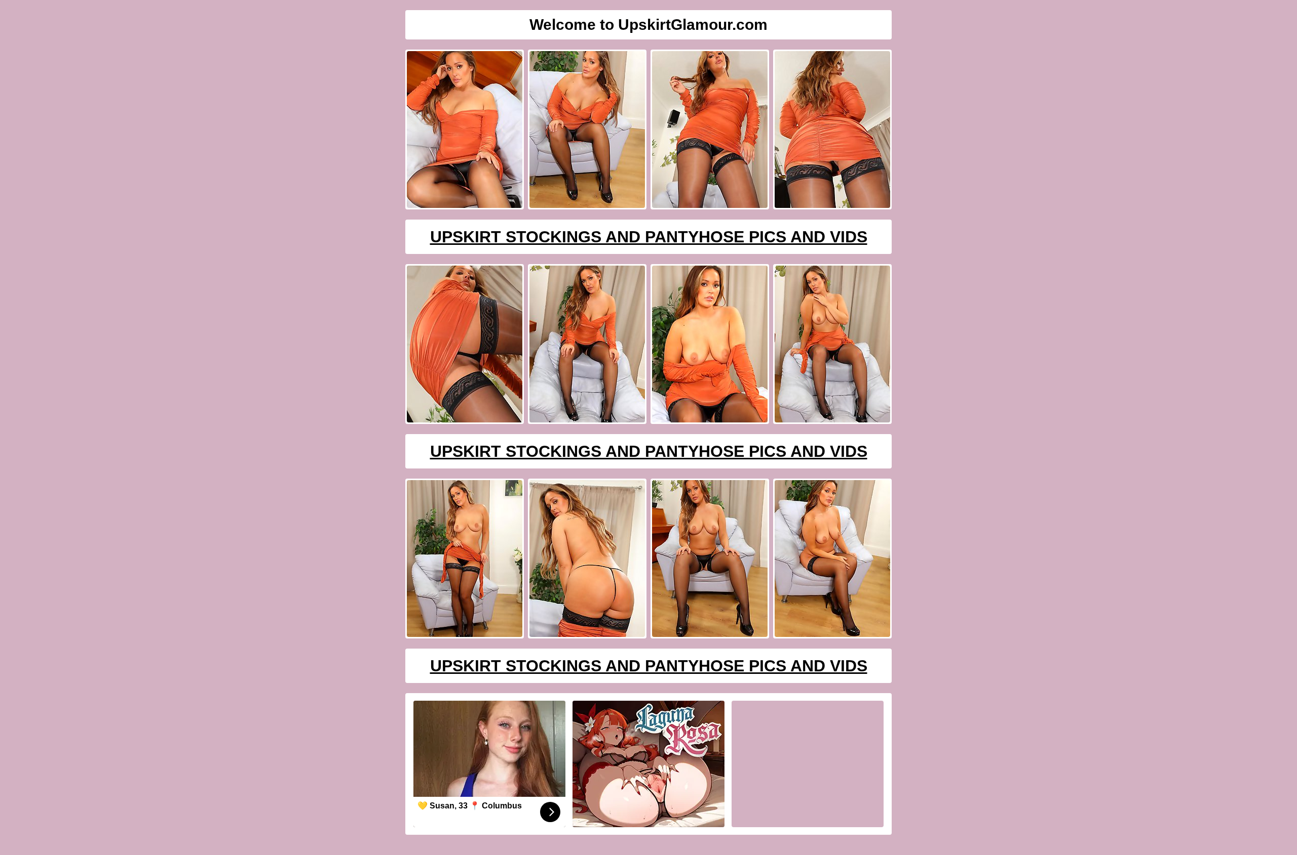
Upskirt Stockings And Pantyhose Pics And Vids (648, 237)
